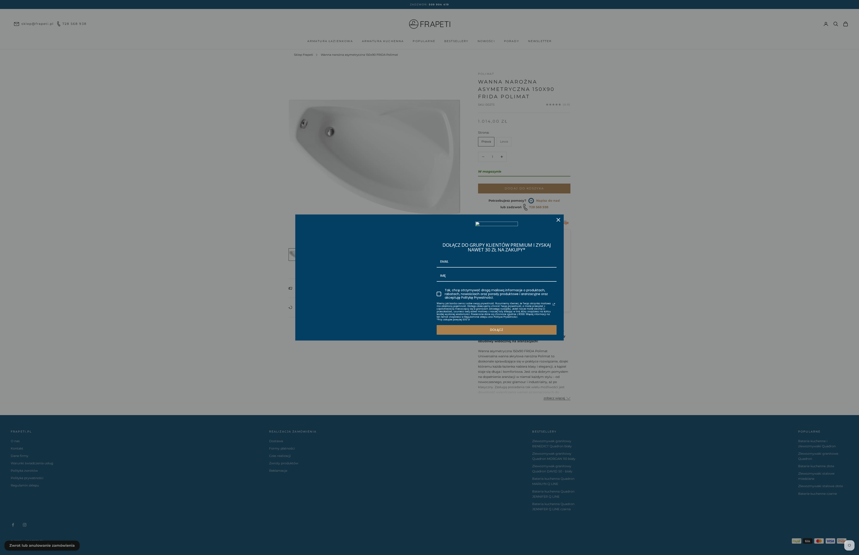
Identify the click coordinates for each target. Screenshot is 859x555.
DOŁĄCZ (496, 330)
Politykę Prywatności (477, 297)
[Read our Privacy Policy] (554, 304)
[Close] (558, 219)
